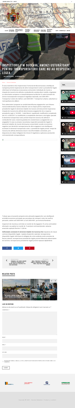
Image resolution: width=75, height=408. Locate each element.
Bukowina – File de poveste (50, 30)
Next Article (45, 259)
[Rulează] (62, 101)
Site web (4, 352)
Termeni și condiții (50, 400)
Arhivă (15, 1)
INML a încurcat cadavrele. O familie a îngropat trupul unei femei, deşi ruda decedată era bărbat (40, 263)
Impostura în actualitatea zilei (19, 30)
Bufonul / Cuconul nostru (28, 30)
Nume (4, 337)
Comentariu (6, 309)
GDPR (57, 30)
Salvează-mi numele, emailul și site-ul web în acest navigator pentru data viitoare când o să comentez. (29, 361)
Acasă (6, 30)
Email (4, 344)
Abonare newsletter (8, 1)
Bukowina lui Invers (11, 30)
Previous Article (14, 259)
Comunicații (62, 30)
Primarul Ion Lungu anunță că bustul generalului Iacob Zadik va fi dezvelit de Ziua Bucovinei (17, 263)
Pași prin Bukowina (43, 30)
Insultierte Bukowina (37, 30)
